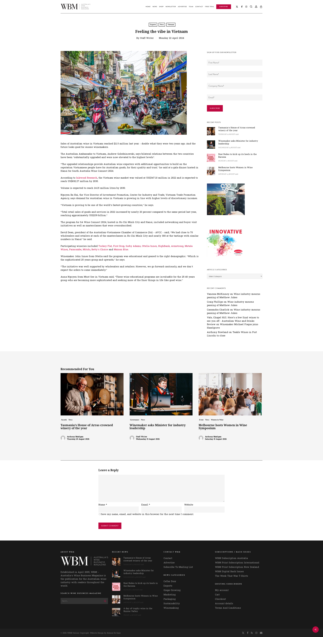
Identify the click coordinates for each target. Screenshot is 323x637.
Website (188, 505)
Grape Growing (172, 590)
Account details (224, 603)
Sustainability (172, 603)
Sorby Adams (133, 246)
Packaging (170, 599)
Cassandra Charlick (218, 310)
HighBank (164, 246)
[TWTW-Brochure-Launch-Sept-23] (226, 258)
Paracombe (75, 249)
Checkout (220, 599)
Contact (168, 558)
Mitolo (86, 249)
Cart (217, 594)
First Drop (118, 246)
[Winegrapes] (226, 216)
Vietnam (171, 25)
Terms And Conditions (228, 608)
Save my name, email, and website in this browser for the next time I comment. (147, 514)
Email (145, 505)
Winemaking (171, 608)
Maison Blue (121, 249)
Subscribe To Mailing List (178, 567)
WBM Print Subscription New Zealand (237, 567)
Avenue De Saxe (114, 633)
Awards (64, 420)
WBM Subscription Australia (231, 558)
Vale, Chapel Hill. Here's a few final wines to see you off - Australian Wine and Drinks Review (233, 321)
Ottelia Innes (149, 246)
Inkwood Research (86, 178)
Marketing (170, 594)
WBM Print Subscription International (237, 562)
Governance (134, 420)
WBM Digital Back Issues (229, 571)
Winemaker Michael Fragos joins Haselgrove (232, 326)
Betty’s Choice (99, 249)
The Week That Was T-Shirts (231, 576)
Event (201, 420)
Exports (153, 25)
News (162, 25)
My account (222, 590)
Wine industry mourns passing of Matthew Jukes (233, 296)
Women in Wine (217, 420)
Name (102, 505)
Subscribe (215, 108)
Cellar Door (170, 581)
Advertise (169, 562)
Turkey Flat (105, 246)
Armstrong (177, 246)
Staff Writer (147, 38)
